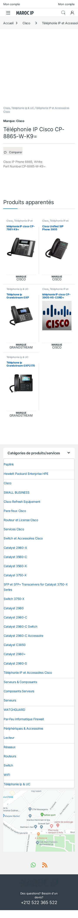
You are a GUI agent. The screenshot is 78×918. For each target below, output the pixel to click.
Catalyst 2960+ (15, 654)
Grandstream (21, 347)
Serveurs (10, 700)
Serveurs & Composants (20, 682)
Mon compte (11, 4)
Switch (8, 765)
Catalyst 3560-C (15, 557)
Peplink (9, 464)
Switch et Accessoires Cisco (23, 538)
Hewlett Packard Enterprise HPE (26, 473)
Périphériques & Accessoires (23, 728)
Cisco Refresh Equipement (22, 501)
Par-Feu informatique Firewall (24, 719)
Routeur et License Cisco (21, 520)
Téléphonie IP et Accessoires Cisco (19, 222)
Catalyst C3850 (15, 645)
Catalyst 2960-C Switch (20, 626)
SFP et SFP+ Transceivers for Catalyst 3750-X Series (36, 586)
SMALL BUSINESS (16, 492)
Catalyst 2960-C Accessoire (23, 635)
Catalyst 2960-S (15, 663)
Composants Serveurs (19, 691)
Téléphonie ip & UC (22, 108)
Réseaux (10, 747)
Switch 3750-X (14, 599)
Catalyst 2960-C (15, 617)
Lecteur (9, 737)
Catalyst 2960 (14, 608)
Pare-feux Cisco (15, 511)
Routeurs (10, 756)
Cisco (26, 23)
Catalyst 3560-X (15, 566)
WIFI (7, 775)
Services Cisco (14, 529)
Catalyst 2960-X (15, 547)
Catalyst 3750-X (15, 575)
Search (63, 12)
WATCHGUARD (14, 709)
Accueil (8, 23)
